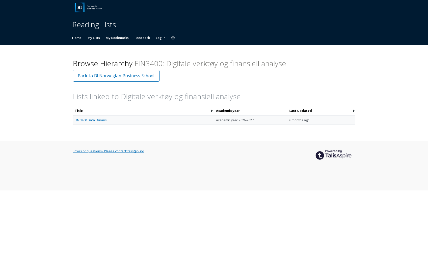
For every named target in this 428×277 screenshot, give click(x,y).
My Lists (93, 37)
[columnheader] (143, 110)
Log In (160, 37)
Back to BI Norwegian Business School (116, 76)
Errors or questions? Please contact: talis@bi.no (108, 151)
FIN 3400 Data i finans (91, 120)
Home (76, 37)
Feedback (142, 37)
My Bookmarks (117, 37)
